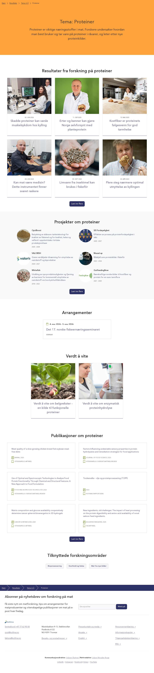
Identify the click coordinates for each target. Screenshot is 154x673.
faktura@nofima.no (13, 638)
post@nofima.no (12, 633)
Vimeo (85, 662)
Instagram (69, 662)
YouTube (93, 662)
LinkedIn (60, 662)
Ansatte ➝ (82, 633)
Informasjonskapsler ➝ (125, 633)
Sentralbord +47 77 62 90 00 (17, 627)
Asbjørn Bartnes (72, 658)
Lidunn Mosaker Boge (100, 658)
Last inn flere (77, 204)
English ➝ (82, 638)
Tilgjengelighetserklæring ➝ (127, 638)
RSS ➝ (118, 644)
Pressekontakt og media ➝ (89, 627)
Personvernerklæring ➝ (125, 627)
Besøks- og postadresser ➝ (54, 638)
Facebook (78, 662)
